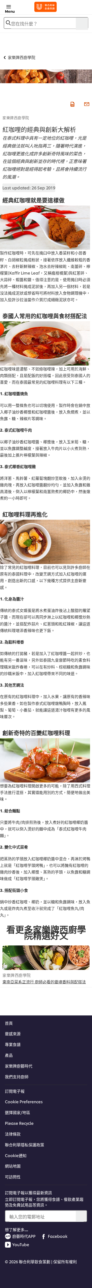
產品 (9, 1055)
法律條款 (13, 1134)
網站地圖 (13, 1166)
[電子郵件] (86, 103)
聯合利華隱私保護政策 (24, 1144)
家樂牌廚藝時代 (18, 1066)
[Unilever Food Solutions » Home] (45, 6)
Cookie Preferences (24, 1101)
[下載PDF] (71, 103)
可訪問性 (13, 1176)
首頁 (9, 1023)
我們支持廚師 (16, 1076)
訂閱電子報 (15, 1091)
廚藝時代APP (24, 1236)
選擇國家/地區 (17, 1112)
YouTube (20, 1244)
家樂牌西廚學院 (15, 117)
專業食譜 (13, 1044)
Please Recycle (19, 1123)
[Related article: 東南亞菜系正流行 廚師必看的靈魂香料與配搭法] (46, 957)
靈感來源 (13, 1033)
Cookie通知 (15, 1155)
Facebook (57, 1236)
